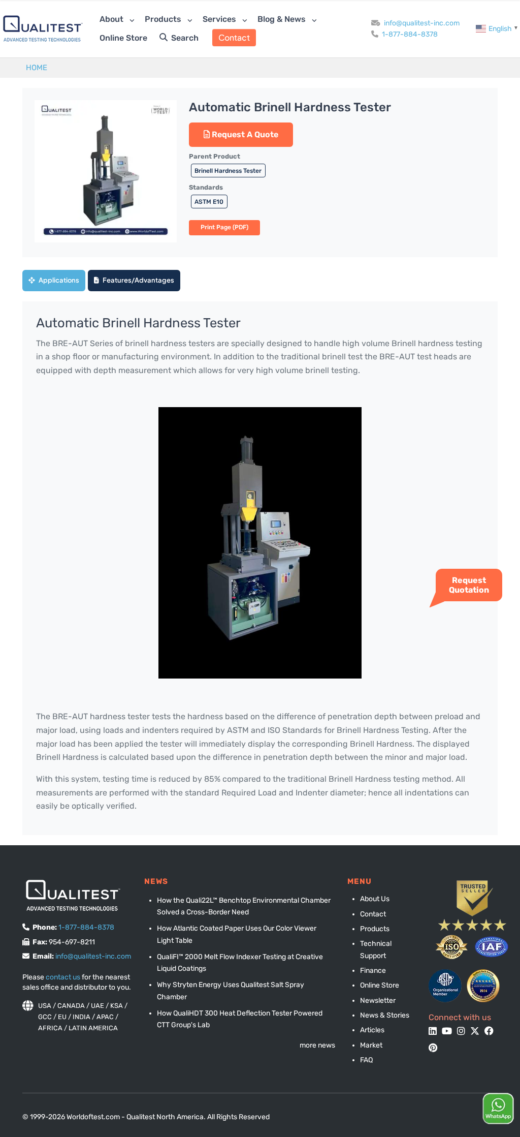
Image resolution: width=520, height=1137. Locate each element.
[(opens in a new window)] (445, 985)
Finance (373, 970)
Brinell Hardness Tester (228, 170)
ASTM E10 (208, 201)
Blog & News (282, 19)
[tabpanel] (260, 568)
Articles (372, 1030)
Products (164, 19)
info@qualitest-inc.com (422, 23)
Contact (234, 37)
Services (220, 19)
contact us (63, 977)
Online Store (123, 38)
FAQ (366, 1060)
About (112, 19)
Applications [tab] (58, 280)
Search (184, 38)
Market (371, 1045)
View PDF (224, 227)
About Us (374, 899)
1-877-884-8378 (410, 34)
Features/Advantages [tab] (138, 280)
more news (317, 1045)
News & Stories (384, 1015)
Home (36, 67)
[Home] (43, 28)
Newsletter (378, 1000)
